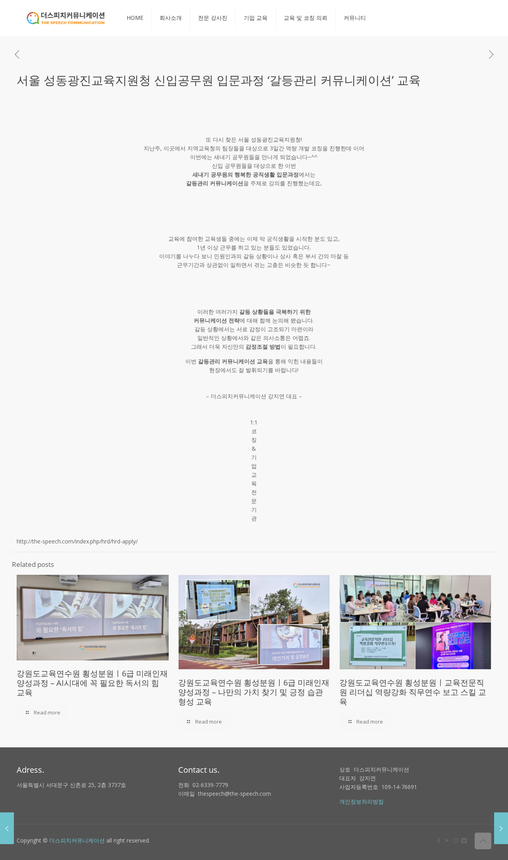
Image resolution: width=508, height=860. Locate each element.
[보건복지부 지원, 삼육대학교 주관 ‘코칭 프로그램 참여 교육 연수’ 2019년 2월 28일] (501, 828)
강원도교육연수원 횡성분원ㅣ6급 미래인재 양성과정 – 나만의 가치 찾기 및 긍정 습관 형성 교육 (253, 692)
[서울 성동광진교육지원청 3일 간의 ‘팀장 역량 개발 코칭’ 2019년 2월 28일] (7, 828)
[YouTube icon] (447, 840)
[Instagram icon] (455, 840)
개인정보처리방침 (361, 801)
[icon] (464, 840)
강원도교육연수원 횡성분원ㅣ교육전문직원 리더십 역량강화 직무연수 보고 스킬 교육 (412, 692)
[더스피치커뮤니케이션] (66, 18)
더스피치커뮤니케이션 (77, 840)
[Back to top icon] (483, 841)
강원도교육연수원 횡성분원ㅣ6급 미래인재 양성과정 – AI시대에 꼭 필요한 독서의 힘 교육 (92, 683)
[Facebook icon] (439, 840)
